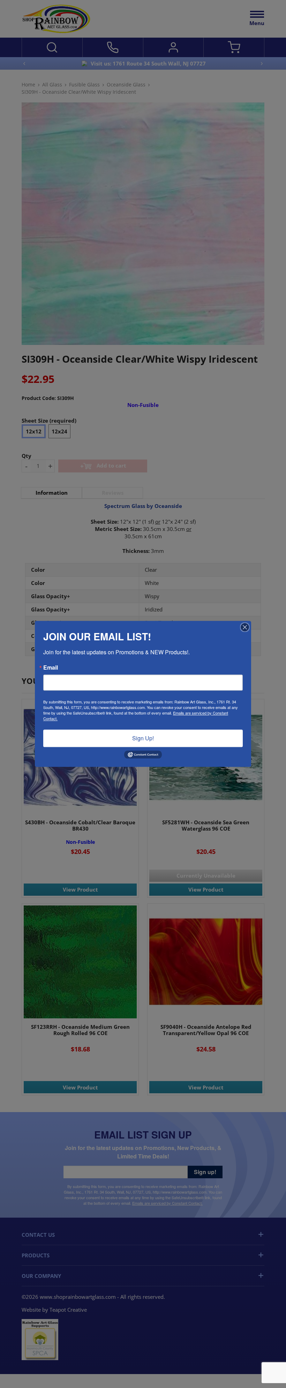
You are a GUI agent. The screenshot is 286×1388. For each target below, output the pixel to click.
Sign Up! (143, 738)
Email (50, 667)
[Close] (245, 627)
